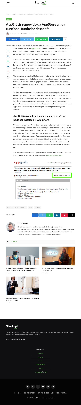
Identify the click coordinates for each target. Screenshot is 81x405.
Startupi (34, 398)
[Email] (8, 76)
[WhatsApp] (8, 61)
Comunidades (29, 393)
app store (23, 207)
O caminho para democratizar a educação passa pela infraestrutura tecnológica (21, 269)
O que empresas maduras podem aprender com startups (57, 269)
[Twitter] (8, 56)
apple (30, 207)
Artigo (9, 19)
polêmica (37, 207)
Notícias (17, 393)
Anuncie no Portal (58, 393)
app (16, 207)
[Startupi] (40, 3)
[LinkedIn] (8, 66)
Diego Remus (15, 33)
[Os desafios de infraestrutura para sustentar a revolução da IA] (22, 286)
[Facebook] (8, 51)
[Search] (73, 3)
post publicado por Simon (54, 155)
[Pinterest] (8, 71)
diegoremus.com (55, 234)
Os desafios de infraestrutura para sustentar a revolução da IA (22, 299)
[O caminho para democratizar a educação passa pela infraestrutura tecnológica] (22, 256)
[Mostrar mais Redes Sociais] (65, 39)
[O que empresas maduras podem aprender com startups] (58, 256)
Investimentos (43, 393)
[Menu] (8, 3)
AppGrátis (35, 49)
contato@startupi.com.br (17, 339)
